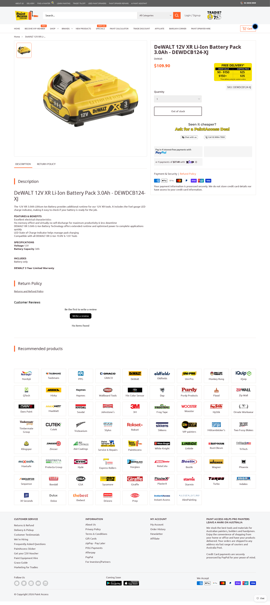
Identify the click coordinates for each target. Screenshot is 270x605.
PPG (80, 379)
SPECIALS (100, 28)
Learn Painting (63, 3)
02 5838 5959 (250, 3)
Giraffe (135, 484)
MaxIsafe (26, 466)
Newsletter (156, 533)
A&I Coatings (81, 448)
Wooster (189, 411)
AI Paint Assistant (139, 3)
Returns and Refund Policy (28, 291)
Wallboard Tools (108, 395)
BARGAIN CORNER (177, 28)
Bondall (54, 484)
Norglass (135, 467)
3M (135, 412)
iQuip (244, 379)
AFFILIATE (159, 28)
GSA (80, 484)
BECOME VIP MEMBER (35, 28)
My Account (156, 524)
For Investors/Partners (97, 561)
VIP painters (189, 431)
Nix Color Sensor (135, 395)
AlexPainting (189, 499)
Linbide (189, 448)
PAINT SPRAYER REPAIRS (119, 3)
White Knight (162, 448)
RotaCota (162, 466)
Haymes (80, 395)
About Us (90, 524)
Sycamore (107, 484)
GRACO (108, 377)
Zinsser (54, 449)
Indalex (244, 484)
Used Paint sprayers (97, 3)
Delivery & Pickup (24, 530)
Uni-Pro (189, 379)
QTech (26, 395)
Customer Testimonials (27, 534)
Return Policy (46, 164)
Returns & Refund (24, 525)
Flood (216, 395)
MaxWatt (54, 411)
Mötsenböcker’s (216, 430)
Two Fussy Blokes (243, 430)
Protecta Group (53, 467)
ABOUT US (19, 3)
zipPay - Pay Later (95, 543)
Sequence (26, 483)
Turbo (216, 483)
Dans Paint (26, 411)
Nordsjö (26, 379)
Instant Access (162, 499)
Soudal (81, 412)
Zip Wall (243, 395)
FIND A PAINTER (43, 3)
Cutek (53, 429)
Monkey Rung (216, 379)
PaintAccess (135, 449)
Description (23, 164)
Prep (135, 500)
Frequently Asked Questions (30, 544)
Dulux (53, 500)
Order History (157, 529)
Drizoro (108, 500)
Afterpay (90, 552)
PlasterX (162, 483)
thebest (80, 500)
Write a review (80, 316)
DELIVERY (30, 3)
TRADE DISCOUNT (141, 28)
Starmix (189, 484)
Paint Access (41, 594)
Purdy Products (189, 395)
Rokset (135, 429)
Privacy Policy (93, 529)
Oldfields (162, 378)
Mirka (53, 395)
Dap (162, 395)
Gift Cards (91, 538)
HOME (17, 28)
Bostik (189, 467)
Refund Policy (188, 174)
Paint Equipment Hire (26, 558)
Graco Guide (21, 562)
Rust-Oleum (216, 447)
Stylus (108, 430)
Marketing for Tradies (26, 567)
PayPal (89, 557)
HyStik (216, 412)
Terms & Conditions (96, 533)
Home (17, 36)
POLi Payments (93, 547)
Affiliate (155, 538)
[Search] (177, 15)
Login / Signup (192, 15)
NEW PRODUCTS (83, 28)
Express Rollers (107, 467)
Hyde (81, 467)
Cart (249, 28)
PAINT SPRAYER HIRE (200, 28)
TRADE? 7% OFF (79, 3)
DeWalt (158, 58)
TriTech (244, 449)
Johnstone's (108, 412)
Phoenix (243, 467)
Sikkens (162, 430)
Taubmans (53, 377)
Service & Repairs (108, 449)
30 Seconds (26, 500)
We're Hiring (21, 539)
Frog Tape (162, 412)
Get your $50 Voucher (26, 553)
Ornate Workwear (243, 412)
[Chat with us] (178, 137)
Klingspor (26, 449)
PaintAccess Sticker (25, 548)
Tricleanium (80, 430)
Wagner (216, 467)
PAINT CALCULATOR (119, 28)
